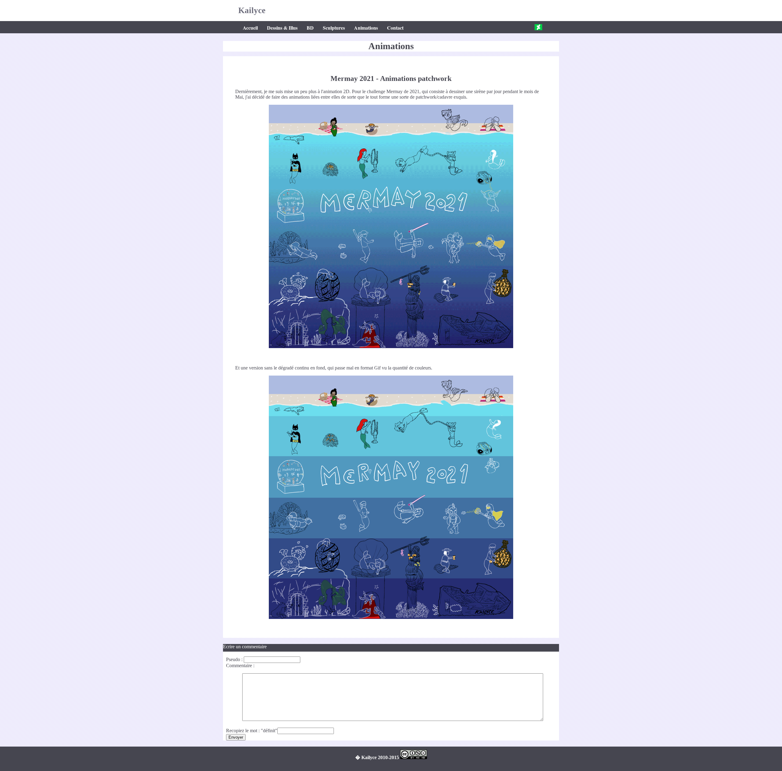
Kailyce (251, 10)
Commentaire (239, 665)
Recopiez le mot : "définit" (251, 730)
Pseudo (233, 659)
